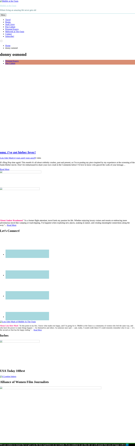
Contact (8, 34)
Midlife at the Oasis (8, 5)
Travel (8, 20)
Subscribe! (9, 36)
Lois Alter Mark (6, 158)
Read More (4, 169)
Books (8, 22)
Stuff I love (10, 24)
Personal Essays (12, 29)
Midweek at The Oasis (14, 31)
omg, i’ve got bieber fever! (18, 152)
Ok (127, 445)
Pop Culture (10, 27)
